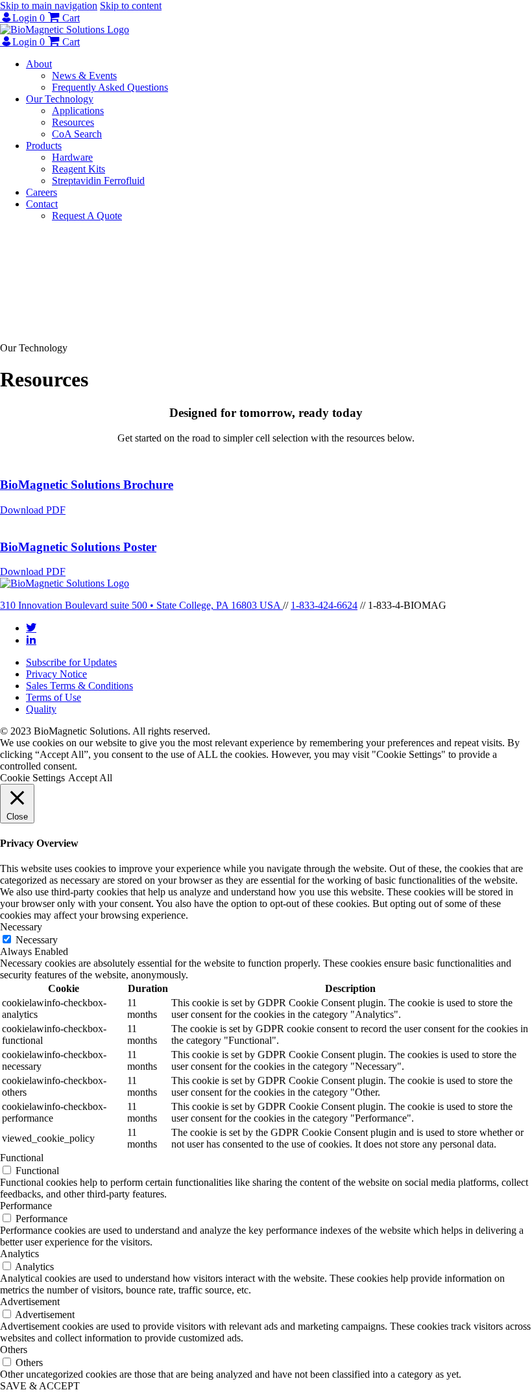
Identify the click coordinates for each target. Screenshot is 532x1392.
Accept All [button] (90, 777)
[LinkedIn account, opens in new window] (31, 639)
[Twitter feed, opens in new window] (31, 627)
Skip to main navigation (48, 5)
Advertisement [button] (30, 1301)
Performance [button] (26, 1205)
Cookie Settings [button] (32, 777)
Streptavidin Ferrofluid (98, 180)
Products (44, 145)
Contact (42, 203)
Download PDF (33, 509)
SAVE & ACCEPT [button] (40, 1385)
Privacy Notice (56, 673)
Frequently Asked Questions (110, 87)
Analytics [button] (19, 1253)
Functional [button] (21, 1157)
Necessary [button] (21, 926)
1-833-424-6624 (324, 605)
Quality (41, 708)
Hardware (72, 157)
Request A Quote (87, 215)
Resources (73, 122)
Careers (41, 192)
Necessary (37, 939)
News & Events (84, 75)
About (39, 63)
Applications (78, 110)
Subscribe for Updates (71, 662)
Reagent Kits (78, 168)
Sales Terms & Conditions (79, 685)
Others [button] (13, 1349)
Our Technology (59, 98)
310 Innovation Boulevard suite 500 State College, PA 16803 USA (141, 605)
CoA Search (77, 133)
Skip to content (131, 5)
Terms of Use (53, 697)
